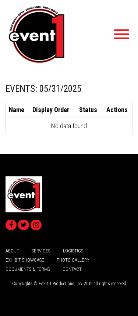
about (12, 251)
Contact (72, 269)
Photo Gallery (73, 260)
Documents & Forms (28, 269)
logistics (73, 251)
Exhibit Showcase (25, 260)
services (41, 251)
